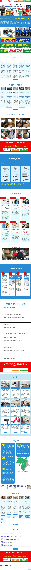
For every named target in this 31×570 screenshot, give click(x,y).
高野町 (27, 447)
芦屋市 (5, 460)
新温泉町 (8, 466)
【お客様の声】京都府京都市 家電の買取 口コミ (15, 65)
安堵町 (7, 478)
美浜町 (25, 448)
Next (30, 68)
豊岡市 (12, 460)
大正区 (12, 446)
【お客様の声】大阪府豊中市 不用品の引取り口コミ (21, 65)
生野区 (10, 445)
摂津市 (4, 454)
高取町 (10, 479)
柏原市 (9, 453)
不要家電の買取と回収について (15, 501)
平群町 (12, 477)
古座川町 (19, 450)
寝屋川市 (4, 452)
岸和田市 (6, 449)
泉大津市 (4, 450)
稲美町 (10, 465)
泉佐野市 (10, 451)
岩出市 (27, 446)
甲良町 (24, 455)
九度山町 (24, 447)
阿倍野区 (7, 445)
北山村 (22, 450)
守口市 (12, 450)
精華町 (12, 472)
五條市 (7, 476)
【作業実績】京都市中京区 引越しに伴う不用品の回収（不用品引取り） (21, 94)
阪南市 (4, 455)
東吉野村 (4, 482)
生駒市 (12, 476)
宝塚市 (10, 461)
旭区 (4, 445)
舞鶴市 (8, 469)
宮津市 (4, 470)
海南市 (21, 445)
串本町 (24, 450)
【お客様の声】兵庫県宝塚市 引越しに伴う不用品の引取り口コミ (27, 66)
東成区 (11, 448)
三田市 (11, 462)
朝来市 (4, 464)
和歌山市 (18, 445)
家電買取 (16, 515)
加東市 (11, 464)
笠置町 (7, 472)
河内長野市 (7, 452)
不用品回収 (8, 516)
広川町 (20, 448)
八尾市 (7, 451)
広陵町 (9, 480)
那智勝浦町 (25, 449)
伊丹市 (7, 460)
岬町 (8, 456)
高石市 (7, 454)
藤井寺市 (10, 454)
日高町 (27, 448)
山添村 (10, 477)
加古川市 (3, 461)
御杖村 (8, 479)
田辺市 (19, 446)
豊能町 (9, 455)
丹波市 (10, 463)
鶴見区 (5, 447)
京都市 (3, 469)
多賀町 (27, 455)
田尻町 (6, 456)
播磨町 (12, 465)
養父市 (7, 463)
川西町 (10, 478)
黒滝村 (9, 481)
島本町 (6, 455)
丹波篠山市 (4, 463)
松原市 (10, 452)
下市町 (6, 481)
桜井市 (5, 476)
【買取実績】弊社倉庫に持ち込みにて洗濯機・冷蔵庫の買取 (3, 93)
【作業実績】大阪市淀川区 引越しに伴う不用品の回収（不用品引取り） (15, 94)
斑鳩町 (5, 478)
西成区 (3, 448)
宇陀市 (7, 477)
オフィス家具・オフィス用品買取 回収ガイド (3, 501)
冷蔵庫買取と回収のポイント (4, 545)
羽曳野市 (11, 453)
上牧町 (4, 480)
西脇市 (8, 461)
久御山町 (10, 471)
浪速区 (10, 447)
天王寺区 (8, 447)
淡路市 (6, 464)
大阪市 (3, 445)
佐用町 (3, 466)
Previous (0, 68)
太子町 (10, 456)
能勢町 (11, 455)
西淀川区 (5, 448)
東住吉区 (8, 448)
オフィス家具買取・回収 (28, 515)
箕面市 (6, 453)
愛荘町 (20, 455)
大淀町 (4, 481)
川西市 (6, 462)
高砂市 (4, 462)
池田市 (11, 449)
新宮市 (21, 446)
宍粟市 (9, 464)
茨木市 (4, 451)
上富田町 (19, 449)
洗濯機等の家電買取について (4, 542)
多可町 (7, 465)
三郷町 (3, 478)
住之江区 (5, 446)
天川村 (11, 481)
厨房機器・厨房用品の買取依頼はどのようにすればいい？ (8, 536)
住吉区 (7, 446)
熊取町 (4, 456)
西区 (12, 447)
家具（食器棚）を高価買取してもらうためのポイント (21, 501)
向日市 (11, 470)
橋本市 (23, 445)
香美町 (5, 466)
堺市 (3, 449)
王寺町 (6, 480)
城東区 (10, 446)
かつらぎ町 (20, 447)
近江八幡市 (25, 453)
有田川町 (22, 448)
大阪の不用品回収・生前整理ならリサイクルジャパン (27, 502)
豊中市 (9, 449)
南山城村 (3, 473)
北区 (12, 445)
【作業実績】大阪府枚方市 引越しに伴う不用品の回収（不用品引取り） (9, 94)
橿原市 (3, 476)
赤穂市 (6, 461)
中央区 (3, 447)
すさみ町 (22, 449)
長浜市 (22, 453)
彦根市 (20, 453)
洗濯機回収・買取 (14, 516)
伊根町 (9, 473)
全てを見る (15, 79)
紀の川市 (24, 446)
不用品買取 (2, 517)
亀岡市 (6, 470)
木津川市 (4, 471)
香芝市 (3, 477)
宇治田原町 (4, 472)
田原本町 (3, 479)
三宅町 (12, 478)
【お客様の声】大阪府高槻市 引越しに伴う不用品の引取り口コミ (3, 66)
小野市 (9, 462)
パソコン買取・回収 (8, 515)
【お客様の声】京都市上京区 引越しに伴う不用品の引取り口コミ (9, 66)
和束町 (10, 472)
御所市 (10, 476)
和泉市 (4, 453)
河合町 (11, 480)
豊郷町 (22, 455)
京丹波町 (6, 473)
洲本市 (3, 460)
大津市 (18, 453)
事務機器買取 (27, 519)
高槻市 (7, 450)
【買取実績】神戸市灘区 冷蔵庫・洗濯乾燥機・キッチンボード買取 (27, 93)
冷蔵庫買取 (14, 515)
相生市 (10, 460)
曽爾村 (6, 479)
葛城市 (5, 477)
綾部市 (10, 469)
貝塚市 (9, 450)
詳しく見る (5, 397)
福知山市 (5, 469)
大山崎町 (7, 471)
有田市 (25, 445)
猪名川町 (5, 465)
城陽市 (9, 470)
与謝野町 (11, 473)
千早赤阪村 (4, 457)
